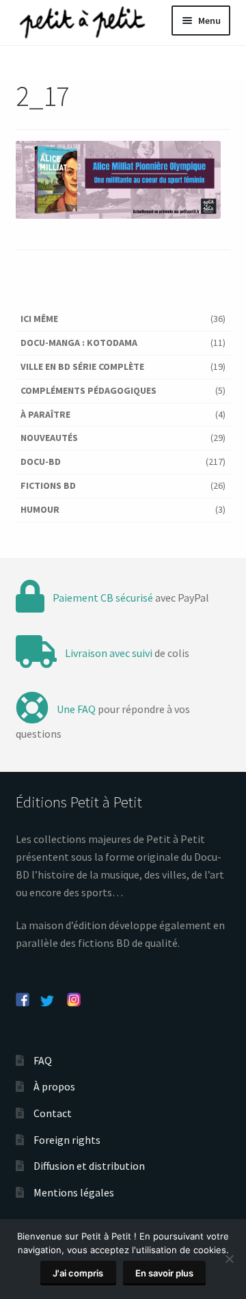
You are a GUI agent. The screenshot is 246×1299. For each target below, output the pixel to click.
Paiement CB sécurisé (103, 597)
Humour (39, 509)
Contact (52, 1113)
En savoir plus (164, 1273)
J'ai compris (78, 1273)
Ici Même (39, 318)
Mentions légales (73, 1192)
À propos (54, 1086)
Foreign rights (66, 1140)
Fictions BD (48, 485)
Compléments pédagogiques (88, 390)
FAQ (42, 1060)
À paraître (45, 414)
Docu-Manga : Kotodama (78, 342)
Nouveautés (49, 437)
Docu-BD (40, 461)
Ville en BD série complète (82, 366)
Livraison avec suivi (108, 653)
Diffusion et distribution (89, 1166)
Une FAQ (76, 709)
